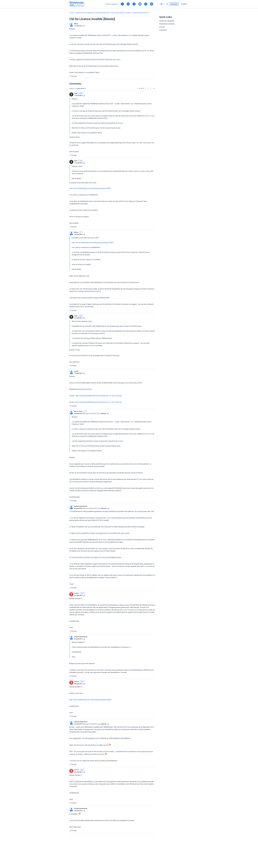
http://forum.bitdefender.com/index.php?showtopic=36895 (90, 700)
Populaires (163, 30)
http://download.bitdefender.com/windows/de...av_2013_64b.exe (98, 402)
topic (119, 59)
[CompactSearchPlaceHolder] (167, 4)
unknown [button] (103, 413)
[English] (77, 4)
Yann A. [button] (76, 593)
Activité (161, 27)
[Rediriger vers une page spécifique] (153, 88)
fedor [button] (76, 93)
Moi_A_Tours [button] (78, 411)
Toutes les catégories (166, 21)
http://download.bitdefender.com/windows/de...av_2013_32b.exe (98, 396)
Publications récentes (166, 24)
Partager (73, 76)
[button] (71, 25)
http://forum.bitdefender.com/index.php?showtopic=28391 (90, 188)
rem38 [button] (76, 371)
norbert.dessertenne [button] (80, 506)
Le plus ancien (80, 89)
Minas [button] (76, 23)
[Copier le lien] (84, 26)
